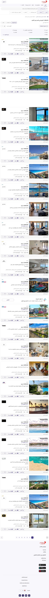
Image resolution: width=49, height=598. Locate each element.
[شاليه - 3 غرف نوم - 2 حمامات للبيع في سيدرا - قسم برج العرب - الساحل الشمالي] (24, 389)
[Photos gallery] (38, 45)
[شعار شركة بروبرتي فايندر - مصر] (44, 2)
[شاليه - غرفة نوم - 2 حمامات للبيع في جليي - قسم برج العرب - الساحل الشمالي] (24, 287)
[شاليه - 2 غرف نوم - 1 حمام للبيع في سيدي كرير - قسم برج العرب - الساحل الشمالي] (24, 84)
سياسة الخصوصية (24, 580)
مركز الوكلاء (43, 558)
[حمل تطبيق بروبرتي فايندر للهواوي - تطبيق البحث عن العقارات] (42, 571)
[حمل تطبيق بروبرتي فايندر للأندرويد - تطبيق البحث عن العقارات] (42, 568)
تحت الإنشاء (9, 22)
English (28, 590)
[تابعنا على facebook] (26, 595)
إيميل (16, 54)
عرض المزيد (6, 34)
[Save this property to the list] (5, 54)
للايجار (42, 5)
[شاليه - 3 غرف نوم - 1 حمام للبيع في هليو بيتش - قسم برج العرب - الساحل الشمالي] (24, 370)
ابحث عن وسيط (27, 5)
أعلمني (8, 300)
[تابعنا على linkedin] (20, 595)
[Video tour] (45, 89)
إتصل (21, 54)
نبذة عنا (44, 550)
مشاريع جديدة (37, 5)
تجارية (33, 5)
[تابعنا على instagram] (29, 595)
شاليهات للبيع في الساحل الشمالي (41, 16)
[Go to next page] (2, 537)
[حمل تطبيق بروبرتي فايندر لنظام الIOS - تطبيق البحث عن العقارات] (42, 565)
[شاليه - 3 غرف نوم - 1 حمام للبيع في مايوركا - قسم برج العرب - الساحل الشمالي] (24, 484)
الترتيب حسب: (9, 26)
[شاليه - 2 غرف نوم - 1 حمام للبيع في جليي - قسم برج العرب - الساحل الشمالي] (24, 46)
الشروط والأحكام (24, 577)
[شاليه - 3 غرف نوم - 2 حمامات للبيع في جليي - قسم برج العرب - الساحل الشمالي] (24, 192)
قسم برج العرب (42, 8)
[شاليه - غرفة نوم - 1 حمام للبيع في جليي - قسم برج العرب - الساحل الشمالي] (24, 116)
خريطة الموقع (24, 586)
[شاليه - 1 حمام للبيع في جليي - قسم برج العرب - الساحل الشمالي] (24, 249)
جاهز (3, 22)
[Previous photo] (30, 45)
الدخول (4, 2)
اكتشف (23, 5)
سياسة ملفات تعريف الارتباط (24, 583)
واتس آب (9, 54)
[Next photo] (47, 45)
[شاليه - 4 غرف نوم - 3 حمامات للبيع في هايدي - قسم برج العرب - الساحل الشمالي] (24, 332)
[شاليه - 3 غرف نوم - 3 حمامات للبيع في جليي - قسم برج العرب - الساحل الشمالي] (24, 351)
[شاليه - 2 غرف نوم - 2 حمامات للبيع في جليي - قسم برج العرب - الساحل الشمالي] (24, 135)
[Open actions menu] (2, 54)
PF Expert (44, 560)
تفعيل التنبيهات (43, 26)
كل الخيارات (14, 22)
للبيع (45, 5)
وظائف (44, 552)
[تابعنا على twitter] (23, 595)
